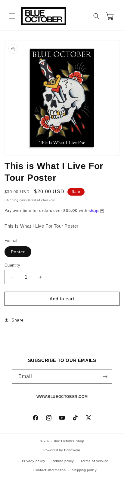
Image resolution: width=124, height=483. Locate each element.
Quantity (12, 265)
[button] (12, 16)
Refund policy (62, 461)
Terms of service (94, 461)
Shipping (12, 200)
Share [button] (17, 320)
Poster (18, 251)
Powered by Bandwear (61, 450)
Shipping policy (84, 470)
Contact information (49, 470)
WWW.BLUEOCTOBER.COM (62, 397)
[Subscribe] (105, 376)
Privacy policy (33, 461)
